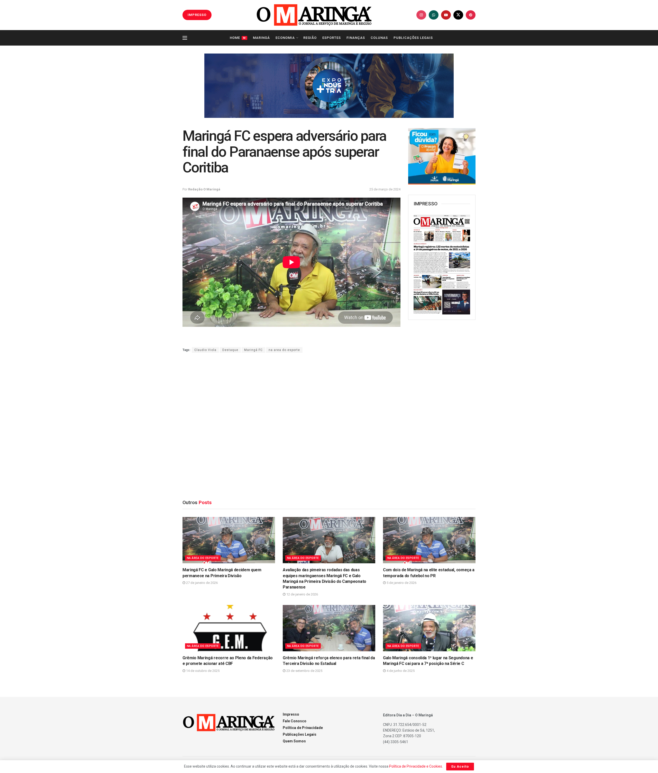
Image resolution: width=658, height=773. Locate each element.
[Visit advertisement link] (329, 86)
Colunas (379, 38)
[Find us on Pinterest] (471, 15)
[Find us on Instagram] (421, 15)
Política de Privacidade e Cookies (415, 766)
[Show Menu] (184, 38)
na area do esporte (284, 350)
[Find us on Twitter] (458, 15)
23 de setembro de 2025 (304, 671)
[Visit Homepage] (314, 15)
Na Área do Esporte (203, 558)
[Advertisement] (446, 407)
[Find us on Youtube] (446, 15)
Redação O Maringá (204, 189)
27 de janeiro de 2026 (201, 583)
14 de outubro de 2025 (202, 671)
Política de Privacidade (303, 728)
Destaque (230, 350)
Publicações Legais (413, 38)
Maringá (261, 38)
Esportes (331, 38)
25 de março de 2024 (384, 189)
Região (310, 38)
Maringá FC (253, 350)
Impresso (291, 714)
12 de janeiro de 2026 (302, 594)
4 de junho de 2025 (400, 671)
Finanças (355, 38)
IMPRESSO (197, 15)
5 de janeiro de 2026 (401, 583)
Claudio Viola (205, 350)
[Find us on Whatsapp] (433, 15)
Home (238, 38)
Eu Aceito (460, 766)
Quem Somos (294, 741)
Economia (285, 38)
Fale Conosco (294, 721)
